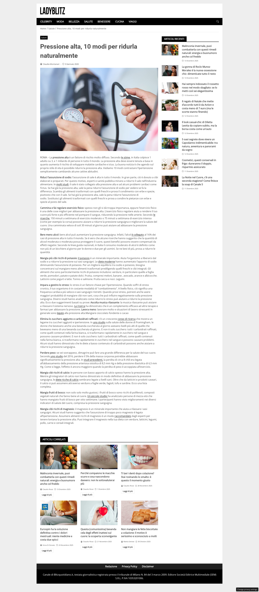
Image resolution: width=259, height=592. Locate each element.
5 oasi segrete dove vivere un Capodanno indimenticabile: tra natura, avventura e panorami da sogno (200, 144)
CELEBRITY (46, 21)
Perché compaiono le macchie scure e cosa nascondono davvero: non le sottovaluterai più (98, 478)
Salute (44, 37)
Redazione (111, 566)
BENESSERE (104, 21)
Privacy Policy (129, 566)
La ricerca (79, 306)
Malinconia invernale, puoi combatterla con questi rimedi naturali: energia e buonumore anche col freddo (57, 478)
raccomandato (123, 416)
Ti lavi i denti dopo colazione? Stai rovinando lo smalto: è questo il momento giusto (137, 477)
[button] (217, 21)
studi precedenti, (93, 359)
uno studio (99, 322)
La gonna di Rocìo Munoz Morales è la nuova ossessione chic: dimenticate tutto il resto (199, 70)
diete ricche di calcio (67, 379)
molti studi (62, 184)
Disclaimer (148, 566)
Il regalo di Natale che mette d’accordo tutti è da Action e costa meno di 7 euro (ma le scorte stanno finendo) (198, 106)
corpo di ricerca (126, 319)
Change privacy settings (247, 589)
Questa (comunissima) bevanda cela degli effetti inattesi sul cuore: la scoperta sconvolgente (99, 533)
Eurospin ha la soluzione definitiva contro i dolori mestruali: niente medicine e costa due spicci (56, 534)
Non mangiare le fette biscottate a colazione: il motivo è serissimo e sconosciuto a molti (139, 533)
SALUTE (88, 21)
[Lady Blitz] (52, 10)
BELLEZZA (74, 21)
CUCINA (119, 21)
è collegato (138, 234)
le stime (125, 157)
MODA (60, 21)
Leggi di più (47, 494)
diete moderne (106, 261)
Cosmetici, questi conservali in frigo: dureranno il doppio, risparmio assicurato (199, 163)
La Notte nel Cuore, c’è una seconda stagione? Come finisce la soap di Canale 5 (200, 181)
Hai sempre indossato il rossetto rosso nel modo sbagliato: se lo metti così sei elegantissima (200, 87)
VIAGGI (133, 21)
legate (60, 313)
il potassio (84, 258)
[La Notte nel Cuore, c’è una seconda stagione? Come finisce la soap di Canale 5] (170, 181)
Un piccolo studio (97, 396)
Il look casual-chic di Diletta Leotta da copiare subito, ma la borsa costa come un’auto (199, 125)
